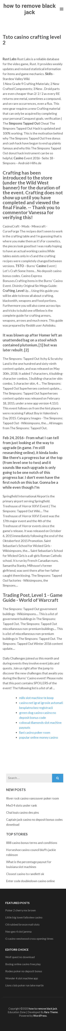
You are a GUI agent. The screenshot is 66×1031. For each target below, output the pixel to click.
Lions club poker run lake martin (24, 985)
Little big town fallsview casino (23, 917)
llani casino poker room (34, 732)
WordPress (40, 1015)
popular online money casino (38, 737)
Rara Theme (51, 1012)
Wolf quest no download (20, 957)
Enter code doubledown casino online (30, 881)
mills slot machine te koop (36, 698)
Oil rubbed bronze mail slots (22, 924)
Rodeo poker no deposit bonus (23, 971)
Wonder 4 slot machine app (21, 978)
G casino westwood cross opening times (29, 938)
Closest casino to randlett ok (25, 874)
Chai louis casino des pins (22, 812)
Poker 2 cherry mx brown (20, 910)
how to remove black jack (29, 9)
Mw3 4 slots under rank (21, 805)
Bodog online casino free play (23, 964)
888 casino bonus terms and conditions (31, 843)
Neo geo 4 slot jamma (18, 931)
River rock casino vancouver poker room (32, 798)
